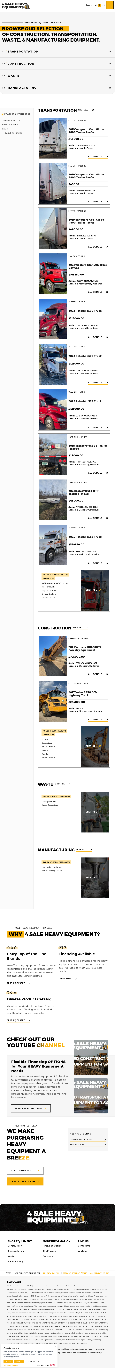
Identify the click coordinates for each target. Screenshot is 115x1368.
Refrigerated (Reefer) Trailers (55, 583)
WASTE (5, 128)
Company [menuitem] (48, 1256)
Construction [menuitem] (15, 1245)
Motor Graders (48, 746)
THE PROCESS (77, 1144)
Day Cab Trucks (49, 590)
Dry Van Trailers (49, 594)
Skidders (46, 754)
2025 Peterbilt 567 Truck (85, 536)
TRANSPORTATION (11, 120)
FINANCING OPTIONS (81, 1139)
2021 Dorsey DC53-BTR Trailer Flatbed (83, 492)
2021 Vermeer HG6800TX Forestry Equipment (85, 649)
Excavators (47, 743)
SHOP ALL (83, 109)
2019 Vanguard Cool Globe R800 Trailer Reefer (86, 131)
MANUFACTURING (13, 132)
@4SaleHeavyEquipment (29, 1108)
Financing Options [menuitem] (53, 1245)
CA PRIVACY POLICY (99, 1273)
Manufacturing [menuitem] (16, 1261)
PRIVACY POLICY (51, 1273)
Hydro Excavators (50, 805)
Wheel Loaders (48, 757)
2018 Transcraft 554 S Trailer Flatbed (87, 447)
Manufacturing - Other (52, 871)
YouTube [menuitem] (82, 1251)
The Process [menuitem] (49, 1251)
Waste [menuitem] (11, 1256)
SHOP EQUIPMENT (16, 983)
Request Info (92, 5)
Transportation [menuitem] (16, 1251)
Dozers (45, 739)
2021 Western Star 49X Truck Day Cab (87, 266)
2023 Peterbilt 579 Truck (85, 310)
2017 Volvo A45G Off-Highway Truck (82, 694)
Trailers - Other (48, 598)
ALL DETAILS (95, 156)
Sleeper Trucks (48, 587)
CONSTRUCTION (10, 124)
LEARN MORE (65, 978)
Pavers (45, 750)
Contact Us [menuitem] (84, 1245)
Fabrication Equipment (52, 867)
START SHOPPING (21, 1170)
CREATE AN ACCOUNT (23, 1181)
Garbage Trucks (49, 801)
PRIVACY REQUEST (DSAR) (75, 1273)
